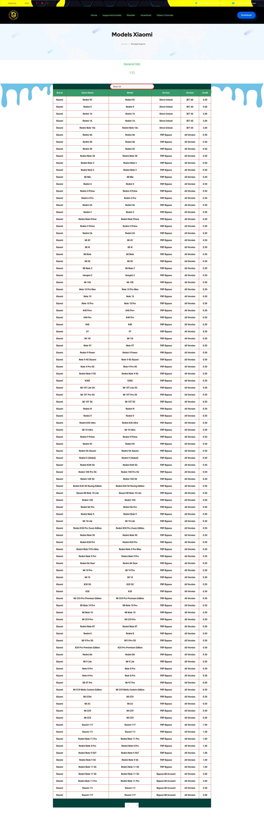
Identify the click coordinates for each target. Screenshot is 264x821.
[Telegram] (42, 3)
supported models (112, 15)
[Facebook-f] (37, 3)
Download (146, 15)
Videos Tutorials (165, 15)
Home (94, 15)
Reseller (131, 15)
